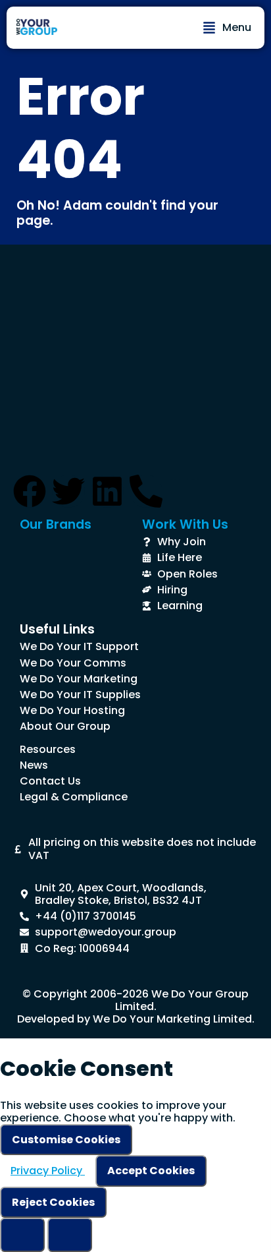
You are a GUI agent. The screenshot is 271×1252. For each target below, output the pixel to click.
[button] (227, 28)
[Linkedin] (107, 491)
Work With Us (185, 524)
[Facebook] (29, 491)
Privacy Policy (48, 1170)
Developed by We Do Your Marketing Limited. (136, 1019)
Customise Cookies (66, 1139)
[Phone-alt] (146, 491)
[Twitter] (68, 491)
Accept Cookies (151, 1170)
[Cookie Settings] (22, 1235)
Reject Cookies (53, 1202)
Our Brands (55, 524)
